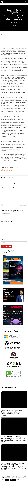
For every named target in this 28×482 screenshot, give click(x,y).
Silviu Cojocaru (14, 25)
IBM (13, 177)
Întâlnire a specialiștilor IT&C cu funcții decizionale (16, 204)
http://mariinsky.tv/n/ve (6, 170)
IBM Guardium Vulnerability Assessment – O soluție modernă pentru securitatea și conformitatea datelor (14, 439)
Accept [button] (7, 479)
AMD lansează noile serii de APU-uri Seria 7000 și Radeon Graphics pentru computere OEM (12, 212)
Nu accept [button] (13, 479)
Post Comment (6, 246)
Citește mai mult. (22, 479)
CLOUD (8, 177)
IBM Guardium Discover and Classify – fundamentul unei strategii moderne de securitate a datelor (13, 412)
